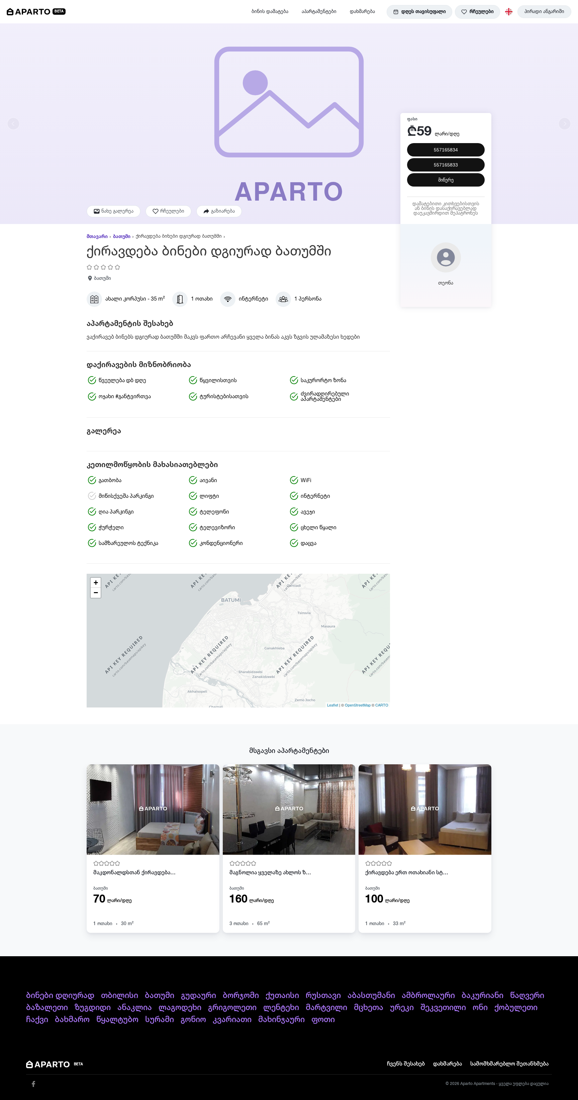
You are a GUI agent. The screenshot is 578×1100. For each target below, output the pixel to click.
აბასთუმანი (371, 996)
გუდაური (198, 996)
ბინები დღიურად (60, 996)
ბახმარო (72, 1020)
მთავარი (97, 236)
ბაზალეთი (47, 1008)
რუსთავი (323, 996)
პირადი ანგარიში (544, 11)
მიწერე (446, 180)
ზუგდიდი (93, 1008)
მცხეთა (368, 1008)
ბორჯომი (241, 996)
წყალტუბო (117, 1020)
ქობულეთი (516, 1008)
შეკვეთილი (443, 1008)
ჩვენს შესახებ (406, 1064)
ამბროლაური (428, 996)
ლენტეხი (281, 1008)
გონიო (193, 1020)
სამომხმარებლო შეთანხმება (509, 1064)
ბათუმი (121, 236)
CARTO (381, 704)
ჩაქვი (37, 1020)
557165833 (446, 165)
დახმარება (362, 11)
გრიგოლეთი (232, 1008)
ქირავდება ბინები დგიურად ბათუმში (179, 236)
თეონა (445, 283)
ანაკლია (134, 1008)
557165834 (446, 149)
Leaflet (332, 704)
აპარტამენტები (319, 11)
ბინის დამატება (270, 11)
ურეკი (402, 1008)
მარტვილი (326, 1008)
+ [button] (96, 582)
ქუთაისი (282, 996)
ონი (480, 1008)
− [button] (96, 592)
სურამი (159, 1020)
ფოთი (323, 1020)
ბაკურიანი (482, 996)
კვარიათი (232, 1020)
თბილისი (119, 996)
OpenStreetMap (358, 704)
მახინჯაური (281, 1020)
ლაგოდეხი (180, 1008)
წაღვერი (527, 996)
